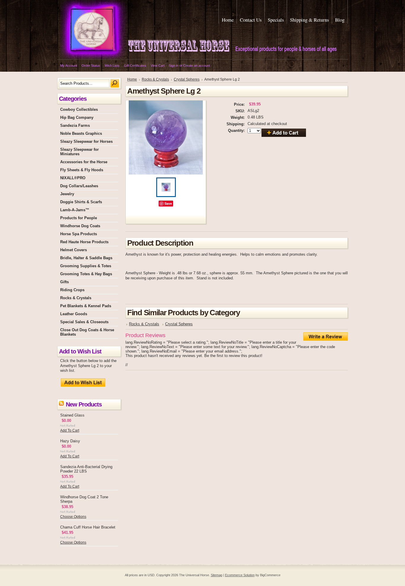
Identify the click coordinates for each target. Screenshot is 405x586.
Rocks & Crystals (75, 298)
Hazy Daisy (70, 441)
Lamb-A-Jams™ (74, 210)
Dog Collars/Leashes (79, 186)
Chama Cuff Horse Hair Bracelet (87, 527)
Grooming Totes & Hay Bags (86, 274)
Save (168, 203)
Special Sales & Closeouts (84, 322)
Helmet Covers (73, 250)
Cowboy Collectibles (79, 109)
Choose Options (73, 516)
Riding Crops (72, 290)
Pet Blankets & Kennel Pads (85, 306)
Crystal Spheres (187, 79)
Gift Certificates (135, 65)
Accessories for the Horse (83, 162)
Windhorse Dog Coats (80, 226)
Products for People (78, 218)
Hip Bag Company (76, 117)
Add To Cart (69, 430)
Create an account (196, 65)
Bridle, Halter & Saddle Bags (86, 258)
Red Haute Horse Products (84, 242)
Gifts (64, 282)
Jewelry (67, 194)
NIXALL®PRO (72, 178)
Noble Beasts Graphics (81, 133)
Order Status (91, 65)
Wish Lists (112, 65)
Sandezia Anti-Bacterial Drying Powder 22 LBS (86, 469)
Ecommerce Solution (240, 575)
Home (132, 79)
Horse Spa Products (78, 234)
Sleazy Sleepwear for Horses (86, 141)
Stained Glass (72, 415)
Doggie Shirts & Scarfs (81, 202)
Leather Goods (73, 314)
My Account (68, 65)
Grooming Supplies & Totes (85, 266)
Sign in (173, 65)
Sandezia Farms (75, 125)
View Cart (158, 65)
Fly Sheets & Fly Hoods (81, 170)
